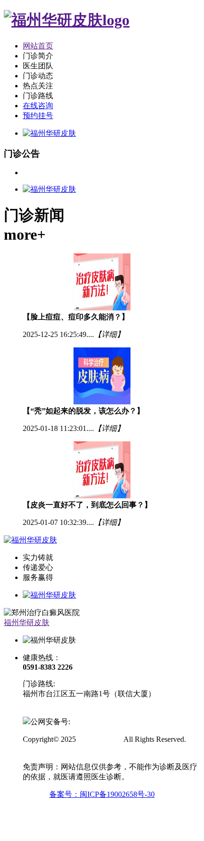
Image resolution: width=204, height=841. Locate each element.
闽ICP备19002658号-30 (60, 711)
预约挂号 (38, 116)
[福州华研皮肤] (67, 19)
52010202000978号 (100, 722)
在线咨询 (38, 106)
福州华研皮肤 (26, 622)
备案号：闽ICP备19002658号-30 (102, 794)
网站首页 (38, 46)
